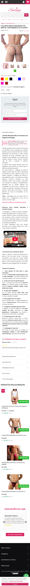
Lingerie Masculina (10, 23)
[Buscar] (26, 15)
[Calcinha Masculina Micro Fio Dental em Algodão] (14, 458)
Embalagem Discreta (15, 368)
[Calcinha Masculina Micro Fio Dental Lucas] (14, 430)
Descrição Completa (15, 132)
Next (28, 65)
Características (15, 362)
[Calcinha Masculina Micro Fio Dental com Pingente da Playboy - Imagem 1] (5, 65)
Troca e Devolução (15, 379)
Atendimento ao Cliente (14, 560)
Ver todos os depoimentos (15, 534)
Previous (2, 66)
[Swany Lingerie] (15, 8)
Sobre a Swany (14, 548)
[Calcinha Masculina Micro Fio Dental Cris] (14, 486)
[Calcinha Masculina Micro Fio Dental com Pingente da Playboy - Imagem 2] (11, 65)
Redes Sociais (14, 565)
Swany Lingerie (26, 30)
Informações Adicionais (15, 356)
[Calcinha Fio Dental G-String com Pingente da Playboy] (14, 402)
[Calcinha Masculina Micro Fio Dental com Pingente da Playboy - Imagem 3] (18, 65)
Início (4, 23)
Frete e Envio (15, 373)
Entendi (15, 584)
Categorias (14, 554)
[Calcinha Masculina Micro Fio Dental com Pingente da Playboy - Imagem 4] (24, 65)
